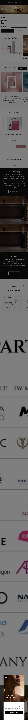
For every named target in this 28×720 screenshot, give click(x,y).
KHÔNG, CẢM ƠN (14, 715)
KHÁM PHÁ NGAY (14, 712)
